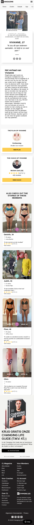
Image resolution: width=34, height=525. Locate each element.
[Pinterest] (19, 58)
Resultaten (21, 33)
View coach (17, 180)
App (27, 7)
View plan (16, 150)
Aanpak (20, 7)
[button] (31, 1)
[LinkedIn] (17, 58)
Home (4, 7)
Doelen (12, 7)
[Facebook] (14, 58)
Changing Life (12, 33)
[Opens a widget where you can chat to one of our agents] (27, 522)
